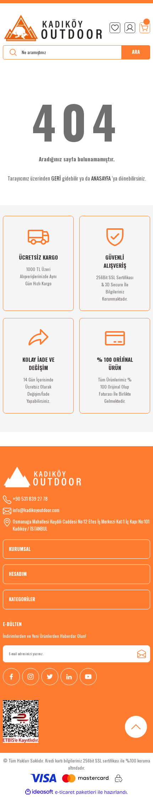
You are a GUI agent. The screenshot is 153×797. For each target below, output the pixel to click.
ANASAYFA (101, 178)
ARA (136, 51)
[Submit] (141, 653)
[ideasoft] (39, 792)
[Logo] (53, 27)
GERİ (56, 178)
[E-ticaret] (75, 792)
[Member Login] (130, 27)
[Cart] (144, 27)
